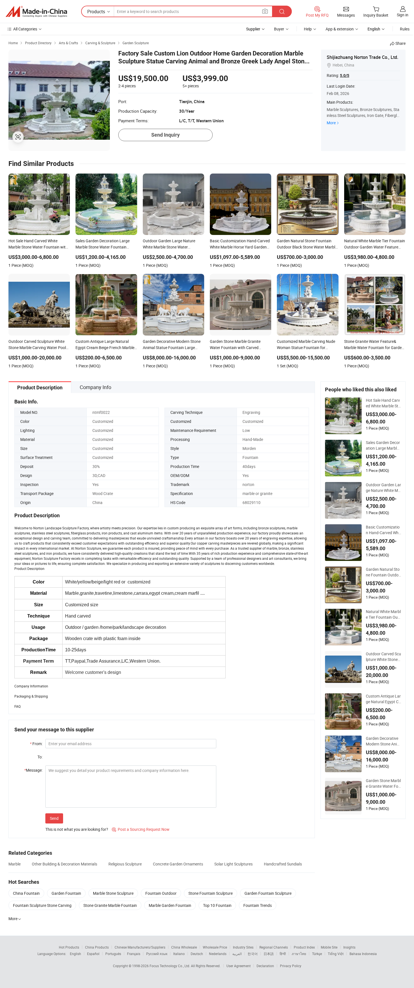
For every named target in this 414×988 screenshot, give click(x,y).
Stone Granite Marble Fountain (110, 905)
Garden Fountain (66, 893)
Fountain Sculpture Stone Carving (42, 905)
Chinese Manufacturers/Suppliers (140, 947)
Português (113, 953)
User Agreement (238, 965)
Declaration (265, 965)
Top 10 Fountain (217, 905)
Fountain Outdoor (161, 893)
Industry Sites (243, 947)
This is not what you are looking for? (76, 829)
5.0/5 (344, 75)
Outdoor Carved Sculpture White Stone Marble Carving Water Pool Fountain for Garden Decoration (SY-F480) (383, 656)
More (331, 122)
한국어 (253, 953)
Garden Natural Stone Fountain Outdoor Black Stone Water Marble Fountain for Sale (383, 572)
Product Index (304, 947)
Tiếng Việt (336, 953)
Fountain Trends (257, 905)
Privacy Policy (290, 965)
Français (133, 953)
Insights (349, 947)
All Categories (25, 29)
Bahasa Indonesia (363, 953)
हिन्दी (283, 953)
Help (308, 29)
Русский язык (156, 953)
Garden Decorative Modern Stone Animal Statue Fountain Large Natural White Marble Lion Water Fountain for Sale (383, 741)
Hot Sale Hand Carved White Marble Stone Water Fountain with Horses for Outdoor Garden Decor (383, 403)
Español (93, 953)
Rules (404, 29)
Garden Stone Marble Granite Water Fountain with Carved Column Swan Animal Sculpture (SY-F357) (383, 783)
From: (36, 743)
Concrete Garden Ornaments (178, 864)
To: (40, 757)
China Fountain (26, 893)
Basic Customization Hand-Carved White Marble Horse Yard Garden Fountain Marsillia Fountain (383, 530)
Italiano (179, 953)
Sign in (402, 14)
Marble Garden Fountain (170, 905)
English (75, 953)
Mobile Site (329, 947)
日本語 (269, 953)
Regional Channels (273, 947)
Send (54, 818)
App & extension (340, 29)
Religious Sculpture (125, 864)
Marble (14, 864)
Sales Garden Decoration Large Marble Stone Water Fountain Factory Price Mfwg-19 (383, 445)
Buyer (279, 29)
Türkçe (317, 953)
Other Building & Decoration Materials (64, 864)
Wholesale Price (215, 947)
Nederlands (217, 953)
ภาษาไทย (299, 953)
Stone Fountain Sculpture (210, 893)
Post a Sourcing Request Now (141, 829)
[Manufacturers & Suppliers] (36, 11)
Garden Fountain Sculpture (267, 893)
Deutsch (197, 953)
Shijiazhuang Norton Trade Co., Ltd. (362, 57)
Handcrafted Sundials (283, 864)
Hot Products (69, 947)
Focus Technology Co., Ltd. (170, 965)
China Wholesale (184, 947)
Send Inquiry (165, 135)
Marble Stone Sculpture (113, 893)
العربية (237, 953)
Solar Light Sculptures (233, 864)
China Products (97, 947)
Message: (33, 770)
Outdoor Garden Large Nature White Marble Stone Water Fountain (383, 487)
